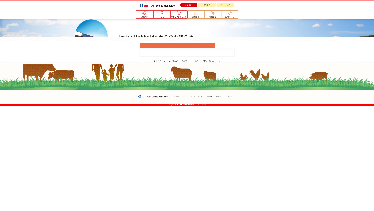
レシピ (185, 96)
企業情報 (210, 96)
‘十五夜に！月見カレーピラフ (210, 61)
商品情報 (176, 96)
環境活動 (219, 96)
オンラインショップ (197, 96)
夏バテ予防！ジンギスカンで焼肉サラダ (167, 61)
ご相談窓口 (229, 96)
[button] (196, 14)
